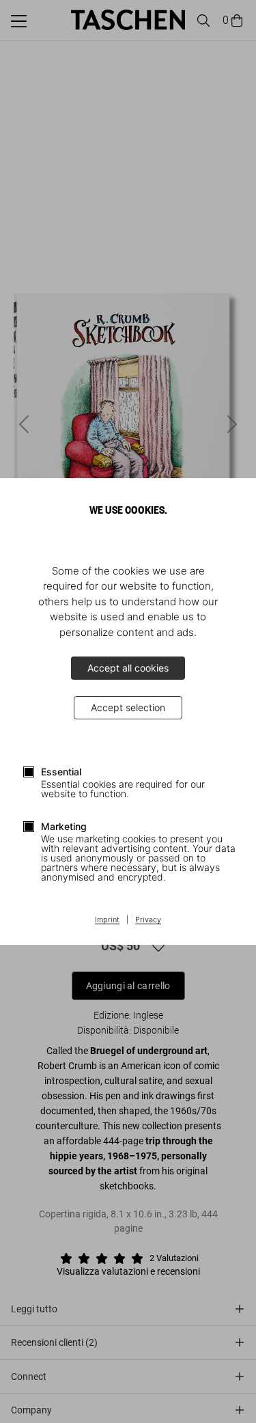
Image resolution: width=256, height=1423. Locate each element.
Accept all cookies (128, 668)
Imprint (107, 920)
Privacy (148, 920)
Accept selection (128, 707)
